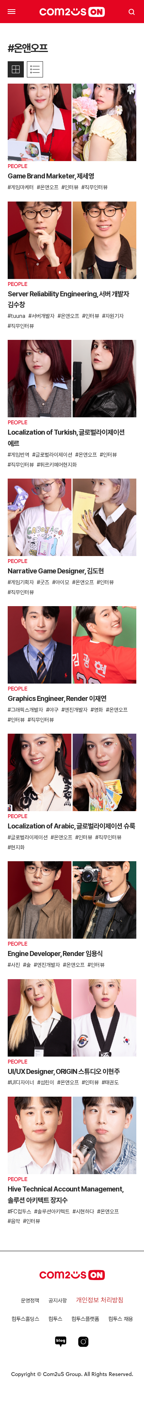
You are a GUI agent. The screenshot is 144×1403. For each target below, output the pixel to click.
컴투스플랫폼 (85, 1319)
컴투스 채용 (120, 1319)
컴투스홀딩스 (25, 1319)
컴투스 (55, 1319)
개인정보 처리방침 (100, 1300)
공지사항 (57, 1300)
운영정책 (30, 1300)
